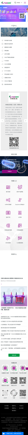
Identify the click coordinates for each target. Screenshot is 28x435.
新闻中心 (14, 405)
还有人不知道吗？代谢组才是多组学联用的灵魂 (12, 342)
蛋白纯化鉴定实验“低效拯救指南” (8, 327)
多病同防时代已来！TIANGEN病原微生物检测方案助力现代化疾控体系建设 (13, 317)
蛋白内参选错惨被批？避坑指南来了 (9, 345)
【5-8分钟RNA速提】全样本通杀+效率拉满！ (11, 338)
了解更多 (9, 171)
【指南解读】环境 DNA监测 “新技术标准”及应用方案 (13, 330)
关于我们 (6, 405)
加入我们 (21, 408)
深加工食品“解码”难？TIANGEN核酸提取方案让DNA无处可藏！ (13, 334)
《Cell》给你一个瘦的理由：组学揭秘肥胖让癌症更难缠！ (13, 349)
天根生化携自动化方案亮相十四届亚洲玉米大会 (12, 278)
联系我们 (14, 410)
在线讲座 (6, 408)
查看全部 (14, 355)
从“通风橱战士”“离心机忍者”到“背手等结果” (11, 324)
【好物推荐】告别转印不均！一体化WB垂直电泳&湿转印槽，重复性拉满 (13, 308)
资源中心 (14, 408)
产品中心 (21, 405)
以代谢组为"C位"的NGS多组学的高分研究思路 (11, 321)
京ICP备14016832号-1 (11, 425)
